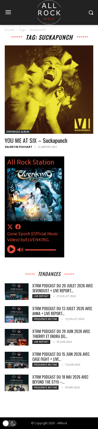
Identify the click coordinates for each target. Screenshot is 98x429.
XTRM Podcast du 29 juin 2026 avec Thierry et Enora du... (61, 333)
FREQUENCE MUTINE (45, 319)
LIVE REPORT (41, 296)
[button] (9, 423)
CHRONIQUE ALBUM (17, 131)
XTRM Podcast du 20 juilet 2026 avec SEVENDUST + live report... (62, 288)
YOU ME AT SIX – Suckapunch (36, 140)
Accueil (9, 30)
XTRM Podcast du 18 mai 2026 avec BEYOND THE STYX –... (60, 379)
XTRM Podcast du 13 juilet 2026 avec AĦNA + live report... (62, 311)
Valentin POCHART (18, 147)
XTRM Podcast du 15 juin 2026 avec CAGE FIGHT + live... (60, 356)
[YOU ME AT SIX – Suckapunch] (49, 89)
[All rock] (48, 12)
